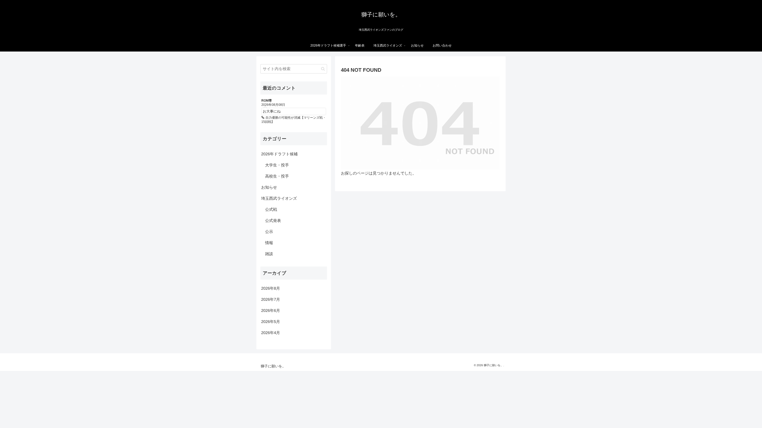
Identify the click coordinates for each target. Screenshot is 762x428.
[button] (322, 69)
